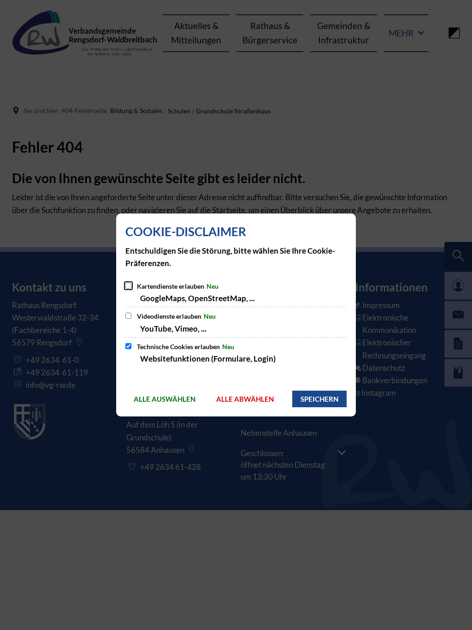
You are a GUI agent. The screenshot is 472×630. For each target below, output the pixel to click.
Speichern (319, 399)
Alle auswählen (164, 399)
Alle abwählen (245, 399)
